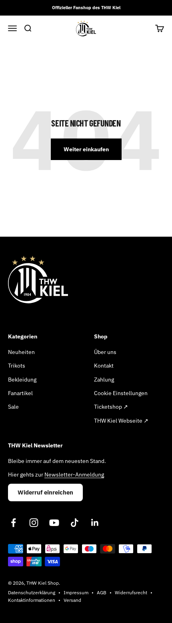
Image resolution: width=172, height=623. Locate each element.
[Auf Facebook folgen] (13, 522)
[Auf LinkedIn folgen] (95, 522)
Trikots (16, 365)
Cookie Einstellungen (121, 393)
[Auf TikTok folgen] (74, 522)
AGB (101, 592)
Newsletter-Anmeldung (74, 474)
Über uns (105, 352)
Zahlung (104, 379)
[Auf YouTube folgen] (54, 522)
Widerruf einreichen (45, 492)
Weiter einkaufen (86, 149)
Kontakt (104, 365)
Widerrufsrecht (131, 592)
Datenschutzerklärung (31, 592)
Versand (72, 600)
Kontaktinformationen (31, 600)
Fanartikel (20, 393)
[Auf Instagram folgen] (33, 522)
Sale (13, 406)
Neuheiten (21, 352)
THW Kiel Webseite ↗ (121, 420)
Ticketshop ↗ (111, 406)
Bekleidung (22, 379)
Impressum (76, 592)
